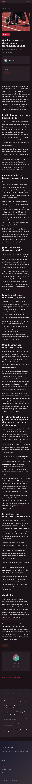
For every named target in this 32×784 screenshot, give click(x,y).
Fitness (10, 8)
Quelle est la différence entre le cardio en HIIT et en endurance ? (16, 731)
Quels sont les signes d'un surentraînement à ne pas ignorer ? (15, 701)
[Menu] (28, 1)
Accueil (4, 8)
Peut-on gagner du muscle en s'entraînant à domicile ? (13, 707)
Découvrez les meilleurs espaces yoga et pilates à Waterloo (15, 719)
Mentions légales (7, 769)
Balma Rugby (7, 747)
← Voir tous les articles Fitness (12, 677)
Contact (4, 773)
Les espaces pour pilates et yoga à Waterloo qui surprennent (14, 713)
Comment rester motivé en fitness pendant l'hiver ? (14, 725)
